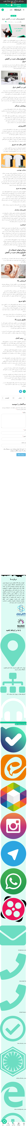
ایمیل (24, 436)
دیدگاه (24, 412)
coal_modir (16, 22)
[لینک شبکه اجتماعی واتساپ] (24, 391)
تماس (11, 9)
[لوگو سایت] (17, 9)
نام (25, 430)
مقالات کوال (13, 15)
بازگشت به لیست (13, 398)
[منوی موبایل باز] (23, 9)
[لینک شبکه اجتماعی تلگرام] (20, 391)
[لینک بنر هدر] (13, 2)
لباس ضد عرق (23, 206)
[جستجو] (2, 10)
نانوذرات (12, 229)
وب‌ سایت (23, 442)
